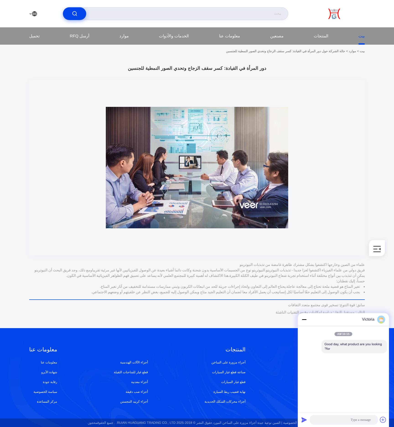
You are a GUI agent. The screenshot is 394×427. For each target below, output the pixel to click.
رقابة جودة (50, 382)
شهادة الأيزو (49, 372)
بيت (361, 36)
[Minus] (304, 319)
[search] (74, 13)
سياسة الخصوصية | (294, 422)
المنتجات (321, 36)
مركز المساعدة (47, 401)
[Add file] (383, 420)
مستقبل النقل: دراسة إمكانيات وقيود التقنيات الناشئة (320, 312)
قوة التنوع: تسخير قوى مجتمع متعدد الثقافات (326, 305)
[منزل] (346, 13)
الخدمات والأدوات (174, 36)
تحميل (34, 36)
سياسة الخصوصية (45, 392)
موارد (124, 36)
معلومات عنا (229, 36)
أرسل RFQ (79, 36)
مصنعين (277, 36)
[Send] (304, 420)
